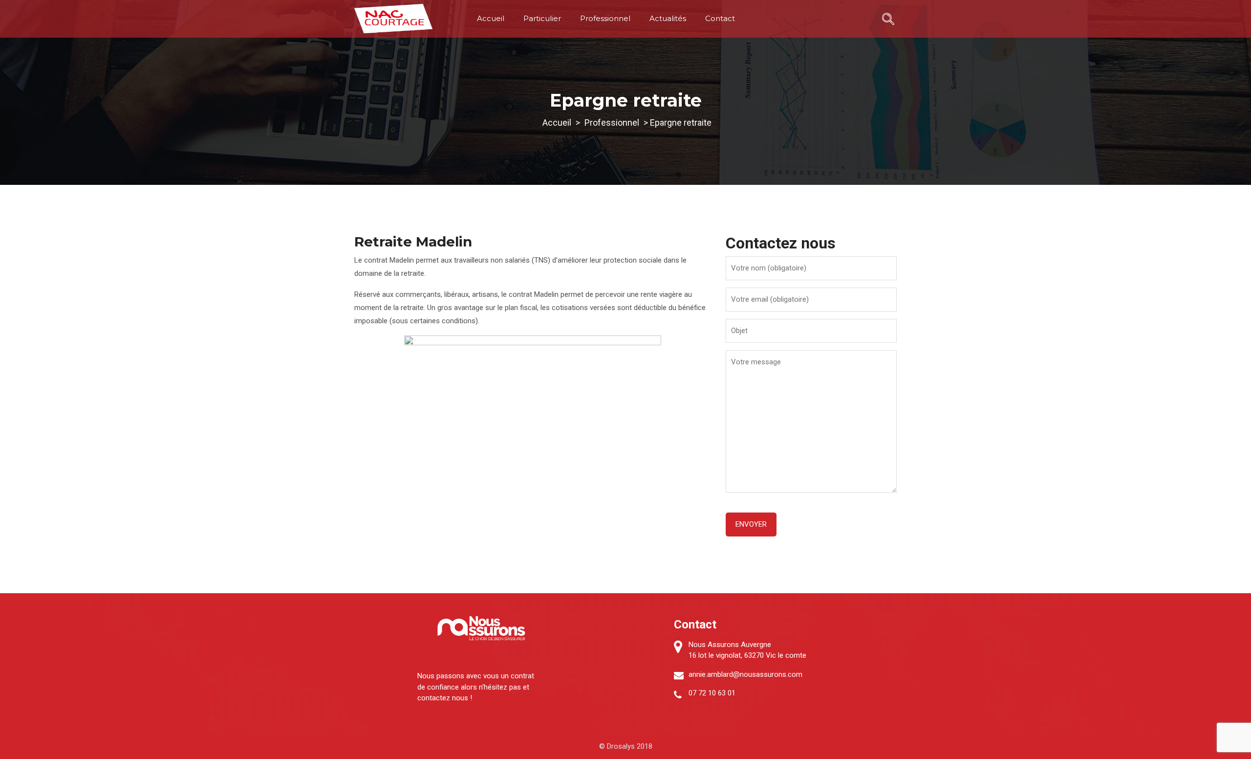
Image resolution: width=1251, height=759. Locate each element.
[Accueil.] (556, 122)
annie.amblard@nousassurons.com (745, 674)
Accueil (490, 18)
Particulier (542, 18)
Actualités (667, 18)
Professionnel (605, 18)
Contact (720, 18)
